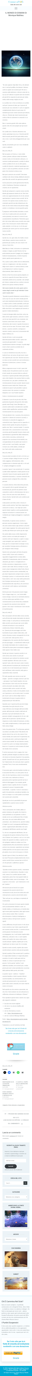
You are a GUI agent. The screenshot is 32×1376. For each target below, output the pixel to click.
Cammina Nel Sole (13, 1368)
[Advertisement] (16, 33)
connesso (12, 1136)
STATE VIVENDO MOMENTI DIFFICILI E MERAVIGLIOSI (8, 1093)
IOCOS (24, 1370)
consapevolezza (20, 1105)
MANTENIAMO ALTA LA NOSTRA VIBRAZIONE (8, 1083)
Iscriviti (10, 1166)
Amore (9, 1105)
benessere (14, 1105)
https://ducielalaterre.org (15, 1013)
